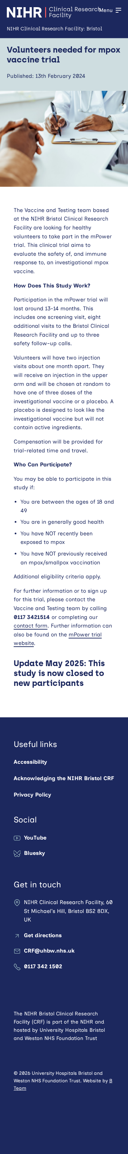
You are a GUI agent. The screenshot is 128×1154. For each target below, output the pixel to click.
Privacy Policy (32, 794)
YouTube (35, 837)
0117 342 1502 (43, 966)
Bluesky (34, 853)
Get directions (43, 935)
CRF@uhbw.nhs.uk (49, 950)
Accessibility (30, 762)
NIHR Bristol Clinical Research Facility (54, 12)
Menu (106, 10)
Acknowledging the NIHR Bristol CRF (64, 778)
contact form (30, 625)
